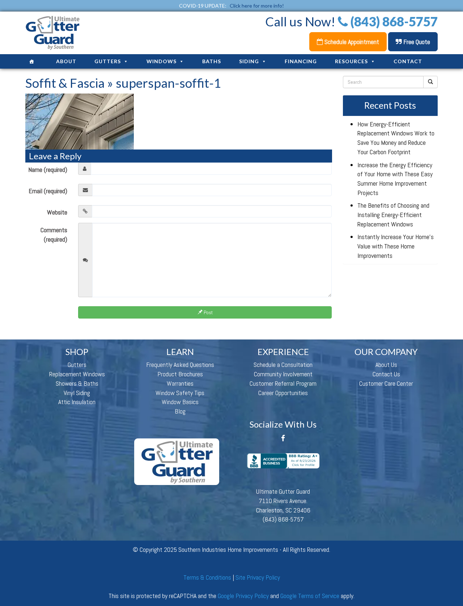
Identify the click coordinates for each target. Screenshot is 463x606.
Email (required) (48, 191)
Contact (408, 61)
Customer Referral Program (283, 383)
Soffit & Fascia (65, 82)
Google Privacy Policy (243, 596)
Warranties (180, 383)
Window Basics (180, 402)
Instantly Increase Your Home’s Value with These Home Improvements (395, 246)
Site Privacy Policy (257, 577)
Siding (249, 61)
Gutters (107, 61)
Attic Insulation (76, 402)
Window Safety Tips (180, 393)
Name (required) (47, 169)
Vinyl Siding (77, 393)
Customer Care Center (386, 383)
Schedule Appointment (351, 42)
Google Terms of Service (309, 596)
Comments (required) (54, 234)
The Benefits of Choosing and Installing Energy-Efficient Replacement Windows (393, 214)
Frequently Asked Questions (180, 364)
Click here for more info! (257, 6)
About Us (386, 364)
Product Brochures (180, 374)
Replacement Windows (77, 374)
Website (57, 212)
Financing (301, 61)
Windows (161, 61)
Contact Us (386, 374)
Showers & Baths (77, 383)
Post (208, 312)
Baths (211, 61)
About (66, 61)
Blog (180, 411)
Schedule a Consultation (283, 364)
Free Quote (416, 42)
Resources (351, 61)
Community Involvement (283, 374)
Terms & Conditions (207, 577)
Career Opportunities (283, 393)
